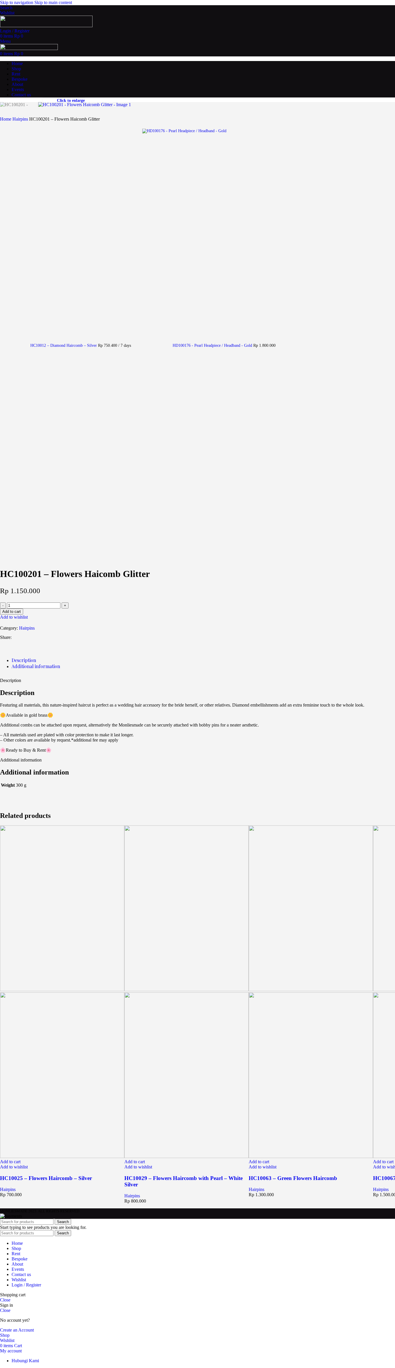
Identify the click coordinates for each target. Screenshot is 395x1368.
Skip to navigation (17, 2)
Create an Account (17, 1330)
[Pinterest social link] (37, 637)
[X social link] (27, 637)
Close (5, 1299)
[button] (10, 1161)
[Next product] (145, 125)
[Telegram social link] (58, 637)
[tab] (24, 660)
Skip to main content (53, 2)
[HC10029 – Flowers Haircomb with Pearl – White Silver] (186, 989)
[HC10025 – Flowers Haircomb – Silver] (62, 989)
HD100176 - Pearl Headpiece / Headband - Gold (213, 345)
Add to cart (11, 611)
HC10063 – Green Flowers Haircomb (293, 1178)
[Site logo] (46, 25)
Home (6, 119)
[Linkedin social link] (48, 637)
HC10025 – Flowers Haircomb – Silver (46, 1178)
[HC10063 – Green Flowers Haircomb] (311, 989)
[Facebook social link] (17, 637)
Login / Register (26, 1284)
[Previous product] (3, 258)
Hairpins (20, 119)
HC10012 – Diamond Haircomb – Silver (64, 345)
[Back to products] (138, 342)
